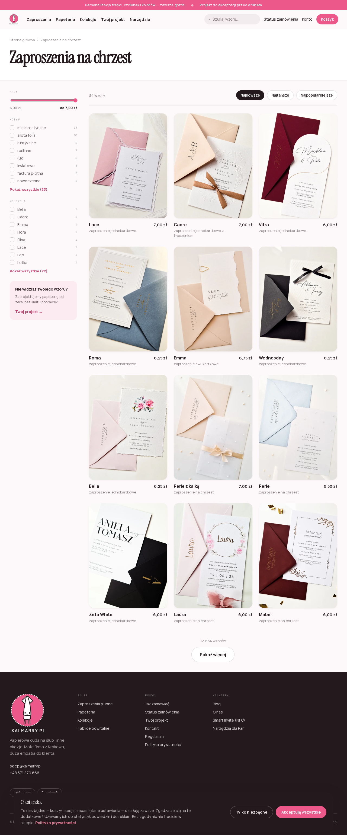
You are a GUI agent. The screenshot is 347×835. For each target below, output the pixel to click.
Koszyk (327, 19)
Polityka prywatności (163, 744)
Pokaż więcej (213, 655)
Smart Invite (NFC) (229, 720)
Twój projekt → (29, 311)
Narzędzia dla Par (228, 728)
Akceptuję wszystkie (301, 812)
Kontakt (152, 728)
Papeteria (65, 19)
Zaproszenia (39, 19)
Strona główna (22, 39)
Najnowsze (250, 95)
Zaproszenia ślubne (95, 703)
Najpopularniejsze (317, 95)
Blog (217, 703)
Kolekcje (88, 19)
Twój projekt (113, 19)
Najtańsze (280, 95)
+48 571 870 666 (24, 772)
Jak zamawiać (157, 703)
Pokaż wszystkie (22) (28, 271)
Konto (307, 19)
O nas (218, 712)
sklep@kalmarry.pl (25, 766)
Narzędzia (140, 19)
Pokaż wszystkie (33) (28, 189)
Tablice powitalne (94, 728)
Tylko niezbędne (251, 812)
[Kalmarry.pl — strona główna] (14, 19)
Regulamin (154, 736)
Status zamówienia (281, 19)
